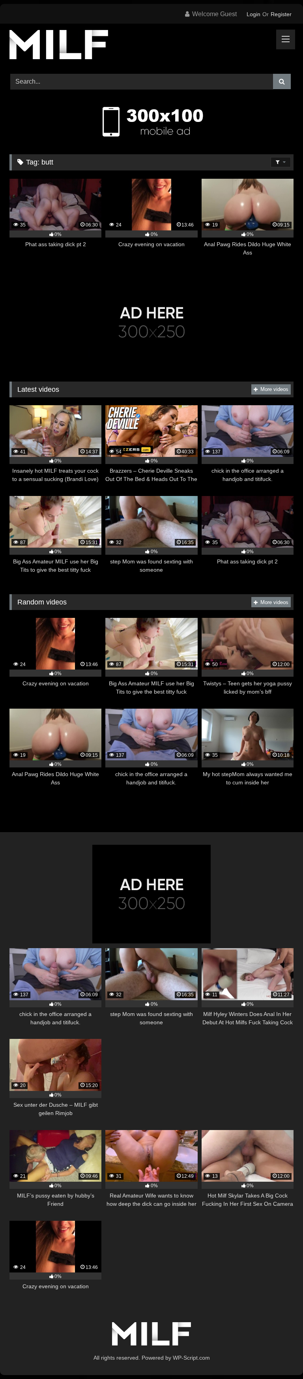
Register (281, 14)
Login (253, 14)
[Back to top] (278, 1355)
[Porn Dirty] (151, 46)
